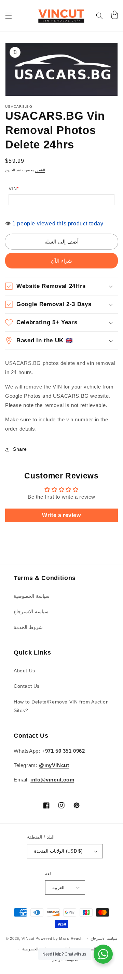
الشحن (40, 170)
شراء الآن (61, 261)
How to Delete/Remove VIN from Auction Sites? (61, 706)
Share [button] (20, 449)
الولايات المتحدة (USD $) (58, 851)
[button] (8, 15)
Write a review (61, 515)
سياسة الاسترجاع (31, 611)
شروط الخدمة (28, 627)
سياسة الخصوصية (32, 596)
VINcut (28, 938)
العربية (58, 887)
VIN (14, 188)
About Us (24, 670)
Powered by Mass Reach (59, 938)
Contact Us (27, 686)
